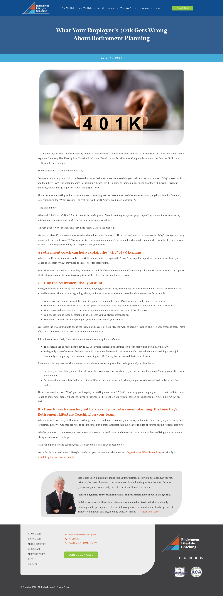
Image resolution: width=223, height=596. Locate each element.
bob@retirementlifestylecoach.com (144, 452)
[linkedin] (201, 558)
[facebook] (179, 558)
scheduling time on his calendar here (57, 457)
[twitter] (185, 558)
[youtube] (196, 558)
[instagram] (190, 558)
